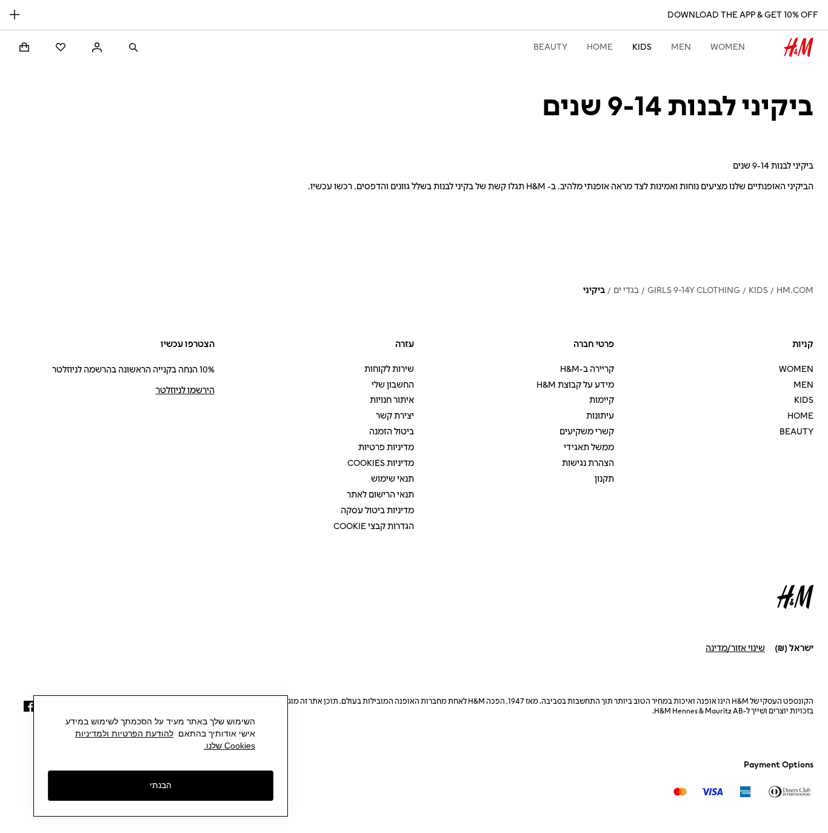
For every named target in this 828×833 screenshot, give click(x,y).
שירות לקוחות (389, 369)
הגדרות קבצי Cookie (373, 526)
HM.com (794, 290)
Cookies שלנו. (229, 745)
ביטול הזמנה (391, 431)
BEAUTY (550, 47)
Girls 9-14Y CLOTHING (693, 290)
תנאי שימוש (392, 479)
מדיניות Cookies (380, 463)
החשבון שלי (393, 385)
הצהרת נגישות (588, 463)
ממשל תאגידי (589, 447)
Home (600, 47)
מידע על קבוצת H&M (575, 385)
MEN (681, 47)
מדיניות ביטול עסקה (377, 510)
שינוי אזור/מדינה (735, 648)
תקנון (604, 479)
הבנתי (161, 785)
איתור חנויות (392, 400)
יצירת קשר (395, 416)
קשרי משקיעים (586, 431)
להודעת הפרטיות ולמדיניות (124, 733)
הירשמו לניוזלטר (185, 390)
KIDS (642, 47)
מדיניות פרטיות (386, 447)
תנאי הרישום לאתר (380, 494)
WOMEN (727, 47)
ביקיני (594, 290)
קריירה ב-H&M (587, 369)
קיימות (601, 400)
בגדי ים (626, 290)
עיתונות (600, 416)
